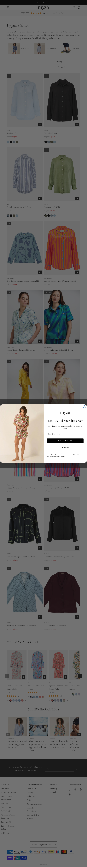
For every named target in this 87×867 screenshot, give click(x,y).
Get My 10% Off (65, 440)
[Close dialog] (84, 406)
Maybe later (65, 447)
